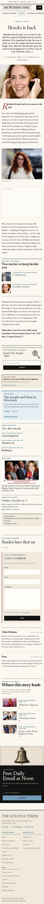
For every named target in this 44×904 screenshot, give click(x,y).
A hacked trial (8, 443)
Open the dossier (10, 416)
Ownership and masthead (10, 848)
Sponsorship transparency (32, 848)
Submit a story (7, 855)
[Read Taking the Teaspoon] (10, 702)
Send (22, 618)
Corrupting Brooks (19, 274)
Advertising (27, 837)
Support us (29, 827)
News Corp (31, 126)
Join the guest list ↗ (10, 385)
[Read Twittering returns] (10, 715)
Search (22, 367)
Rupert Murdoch (18, 142)
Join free (22, 798)
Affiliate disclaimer (8, 890)
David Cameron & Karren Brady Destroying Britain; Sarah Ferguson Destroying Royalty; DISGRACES (21, 488)
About (4, 837)
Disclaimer (5, 887)
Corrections (6, 844)
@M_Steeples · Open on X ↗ (11, 509)
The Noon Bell (17, 827)
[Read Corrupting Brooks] (6, 276)
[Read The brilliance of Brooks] (6, 288)
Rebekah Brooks (21, 113)
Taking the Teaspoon (28, 704)
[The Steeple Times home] (17, 7)
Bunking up (7, 450)
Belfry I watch (28, 841)
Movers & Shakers (9, 13)
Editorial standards (8, 841)
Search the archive (8, 859)
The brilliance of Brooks (20, 286)
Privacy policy (7, 872)
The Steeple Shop (8, 863)
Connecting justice (10, 436)
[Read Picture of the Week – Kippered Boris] (10, 729)
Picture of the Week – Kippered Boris (28, 732)
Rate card (26, 844)
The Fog (21, 13)
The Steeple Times (14, 57)
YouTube (5, 827)
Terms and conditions (9, 883)
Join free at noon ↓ (10, 523)
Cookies (4, 879)
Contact (4, 852)
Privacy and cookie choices (11, 876)
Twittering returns (26, 718)
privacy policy (26, 612)
